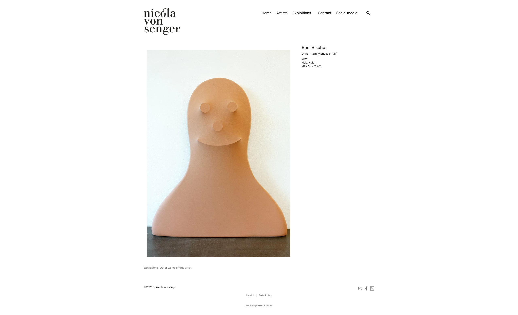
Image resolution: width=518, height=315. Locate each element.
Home (267, 13)
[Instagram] (360, 288)
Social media (346, 13)
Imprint (250, 295)
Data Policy (265, 295)
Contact (324, 13)
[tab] (151, 267)
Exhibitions (301, 13)
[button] (368, 13)
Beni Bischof (314, 47)
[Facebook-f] (366, 288)
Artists (282, 13)
